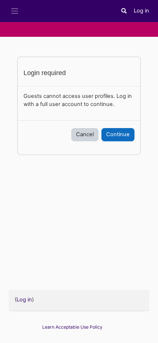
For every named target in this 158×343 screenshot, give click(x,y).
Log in (141, 10)
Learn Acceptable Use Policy (72, 327)
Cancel (85, 134)
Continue (118, 134)
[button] (124, 11)
